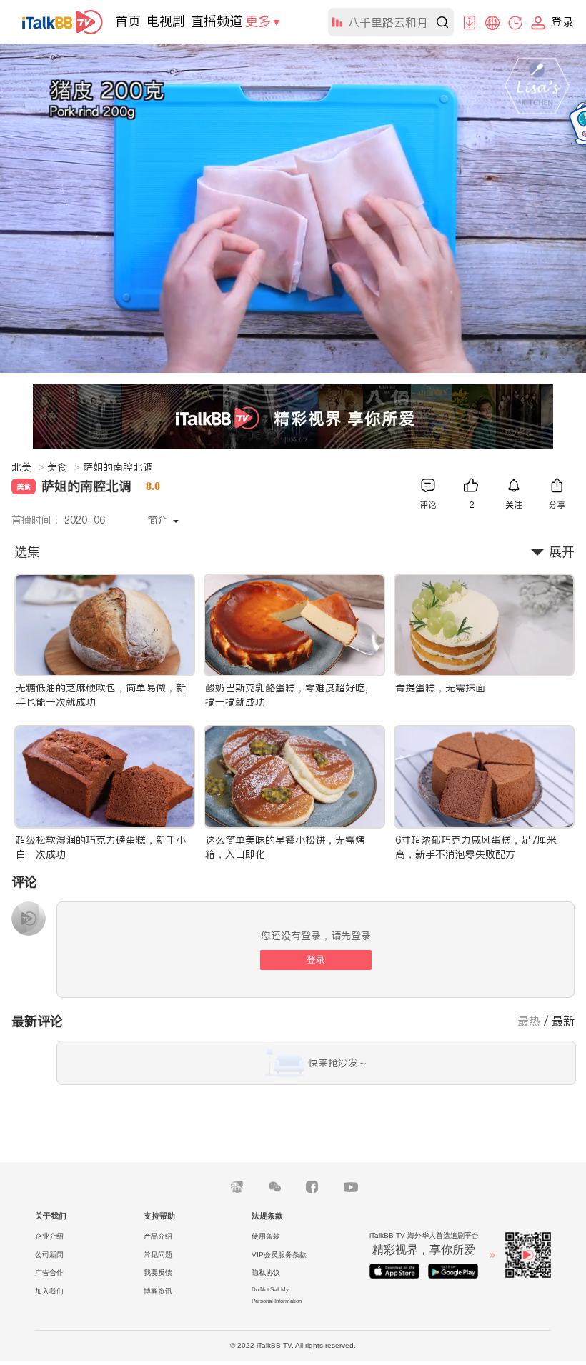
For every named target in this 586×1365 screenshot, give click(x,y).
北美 (27, 467)
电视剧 (165, 21)
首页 (128, 21)
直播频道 (216, 21)
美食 (63, 467)
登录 (316, 959)
